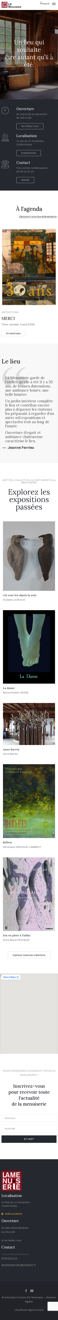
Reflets (7, 842)
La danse (9, 688)
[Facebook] (26, 1290)
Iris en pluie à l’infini (16, 935)
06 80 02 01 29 (9, 1258)
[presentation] (7, 54)
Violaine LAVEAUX (14, 599)
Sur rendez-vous (30, 126)
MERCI (8, 318)
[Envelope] (32, 1290)
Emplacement (28, 153)
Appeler (25, 180)
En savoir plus (13, 333)
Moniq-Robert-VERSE (16, 692)
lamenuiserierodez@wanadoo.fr (18, 1265)
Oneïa (40, 1310)
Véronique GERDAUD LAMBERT (22, 847)
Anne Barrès (11, 749)
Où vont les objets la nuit (19, 595)
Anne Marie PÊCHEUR (16, 940)
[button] (38, 216)
